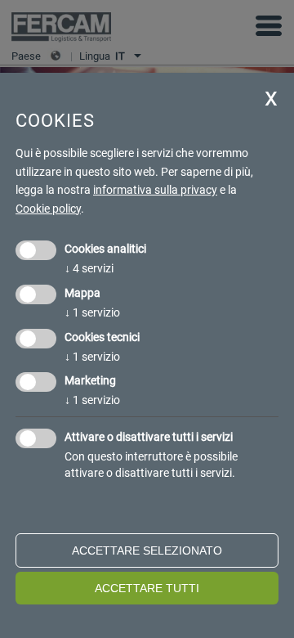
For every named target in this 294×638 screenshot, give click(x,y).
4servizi (89, 268)
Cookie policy (48, 208)
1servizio (92, 312)
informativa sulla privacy (155, 189)
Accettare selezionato (147, 550)
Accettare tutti (147, 588)
